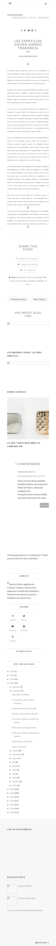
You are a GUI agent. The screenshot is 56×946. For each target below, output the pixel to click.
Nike (45, 277)
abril (14, 774)
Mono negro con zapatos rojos (24, 727)
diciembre (16, 687)
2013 (12, 797)
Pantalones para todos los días (24, 708)
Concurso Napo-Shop (26, 898)
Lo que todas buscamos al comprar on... (24, 445)
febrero (15, 781)
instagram (24, 630)
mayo (14, 770)
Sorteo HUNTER (24, 886)
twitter (24, 620)
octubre (15, 750)
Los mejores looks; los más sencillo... (24, 354)
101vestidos (21, 277)
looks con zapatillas (34, 277)
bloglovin (12, 630)
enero (14, 785)
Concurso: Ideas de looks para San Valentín (24, 910)
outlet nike (39, 153)
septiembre (17, 754)
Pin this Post (30, 270)
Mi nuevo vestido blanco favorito (25, 714)
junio (14, 766)
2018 (12, 675)
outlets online (21, 281)
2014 (12, 793)
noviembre (16, 691)
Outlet (12, 281)
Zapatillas (31, 281)
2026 (12, 671)
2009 (12, 812)
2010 (12, 808)
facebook (12, 620)
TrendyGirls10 (26, 472)
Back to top (41, 943)
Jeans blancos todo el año (22, 741)
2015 (12, 789)
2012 (12, 801)
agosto (15, 758)
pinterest (12, 641)
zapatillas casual (15, 109)
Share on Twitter (29, 264)
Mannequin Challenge (20, 694)
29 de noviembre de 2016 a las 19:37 (31, 476)
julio (13, 762)
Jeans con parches (19, 747)
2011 (12, 805)
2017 (12, 679)
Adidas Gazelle (16, 392)
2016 (12, 683)
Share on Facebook (28, 259)
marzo (14, 777)
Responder (44, 505)
